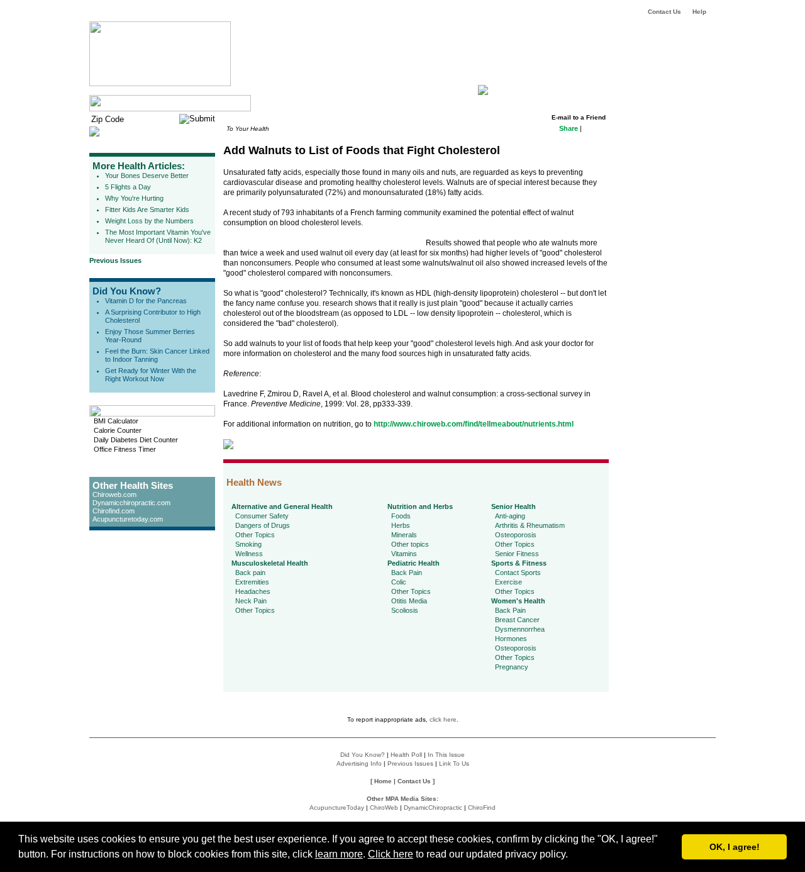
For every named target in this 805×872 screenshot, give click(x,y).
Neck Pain (251, 601)
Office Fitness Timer (125, 449)
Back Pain (406, 572)
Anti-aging (510, 516)
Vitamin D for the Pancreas (146, 301)
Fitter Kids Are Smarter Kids (147, 209)
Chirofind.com (113, 511)
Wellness (249, 553)
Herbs (400, 525)
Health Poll (406, 754)
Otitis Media (409, 601)
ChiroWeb (384, 807)
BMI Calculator (116, 421)
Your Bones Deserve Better (147, 175)
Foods (401, 516)
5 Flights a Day (128, 187)
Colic (398, 582)
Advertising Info (359, 763)
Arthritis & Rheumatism (530, 525)
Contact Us (664, 11)
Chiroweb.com (114, 494)
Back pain (250, 572)
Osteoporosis (515, 535)
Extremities (252, 582)
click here (443, 719)
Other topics (410, 544)
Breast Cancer (517, 619)
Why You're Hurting (134, 198)
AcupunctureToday (336, 807)
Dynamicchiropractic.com (131, 502)
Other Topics (255, 535)
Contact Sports (518, 572)
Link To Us (454, 763)
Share (568, 128)
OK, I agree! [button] (734, 847)
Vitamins (404, 553)
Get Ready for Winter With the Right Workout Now (150, 375)
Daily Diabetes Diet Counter (136, 440)
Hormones (511, 638)
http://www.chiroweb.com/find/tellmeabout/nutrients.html (474, 424)
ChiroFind (482, 807)
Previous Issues (115, 260)
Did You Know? (126, 291)
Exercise (508, 582)
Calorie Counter (118, 430)
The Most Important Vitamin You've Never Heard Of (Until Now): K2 (158, 236)
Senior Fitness (517, 553)
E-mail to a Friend (579, 117)
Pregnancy (511, 667)
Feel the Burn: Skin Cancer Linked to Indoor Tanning (157, 355)
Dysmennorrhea (520, 629)
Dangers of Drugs (262, 525)
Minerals (404, 535)
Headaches (252, 591)
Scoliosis (404, 610)
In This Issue (446, 754)
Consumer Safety (262, 516)
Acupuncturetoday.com (127, 519)
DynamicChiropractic (433, 807)
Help (699, 11)
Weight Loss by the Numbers (149, 221)
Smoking (248, 544)
